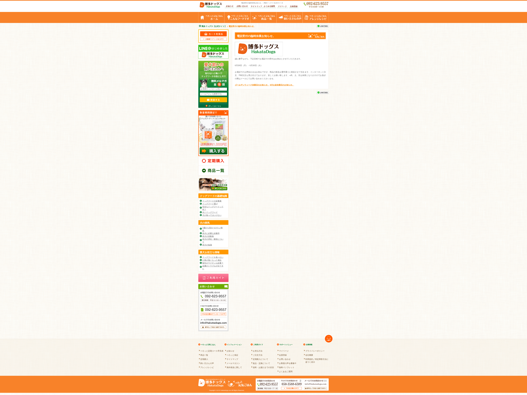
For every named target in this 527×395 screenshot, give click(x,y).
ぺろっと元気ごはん (208, 344)
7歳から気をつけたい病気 (212, 229)
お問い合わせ (242, 6)
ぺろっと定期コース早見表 (211, 350)
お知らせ (229, 6)
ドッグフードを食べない (212, 257)
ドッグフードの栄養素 (212, 200)
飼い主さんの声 (302, 13)
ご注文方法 (257, 355)
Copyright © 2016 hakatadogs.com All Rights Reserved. (226, 390)
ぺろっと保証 (232, 355)
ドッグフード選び (210, 203)
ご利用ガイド (258, 344)
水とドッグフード (210, 212)
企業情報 (309, 344)
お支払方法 (257, 350)
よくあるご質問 (269, 6)
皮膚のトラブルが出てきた (212, 267)
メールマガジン (233, 363)
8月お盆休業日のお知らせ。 (282, 84)
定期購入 (213, 161)
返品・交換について (261, 363)
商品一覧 (276, 13)
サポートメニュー (286, 344)
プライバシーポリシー (315, 350)
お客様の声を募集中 (287, 363)
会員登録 (293, 6)
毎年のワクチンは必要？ (212, 263)
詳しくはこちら (215, 106)
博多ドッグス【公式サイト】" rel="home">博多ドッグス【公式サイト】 (212, 382)
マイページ (282, 6)
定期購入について (260, 359)
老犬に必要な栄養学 (211, 233)
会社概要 (309, 355)
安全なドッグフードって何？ (212, 208)
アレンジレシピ (207, 367)
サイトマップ (256, 6)
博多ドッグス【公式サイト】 (211, 5)
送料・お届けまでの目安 (263, 367)
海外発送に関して (234, 367)
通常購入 (213, 170)
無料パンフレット (286, 367)
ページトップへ (329, 339)
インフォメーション (234, 344)
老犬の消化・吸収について (212, 240)
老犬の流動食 (208, 236)
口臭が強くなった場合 (212, 260)
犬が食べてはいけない (212, 215)
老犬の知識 (207, 244)
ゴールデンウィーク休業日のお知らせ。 (252, 84)
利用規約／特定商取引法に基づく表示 (316, 359)
